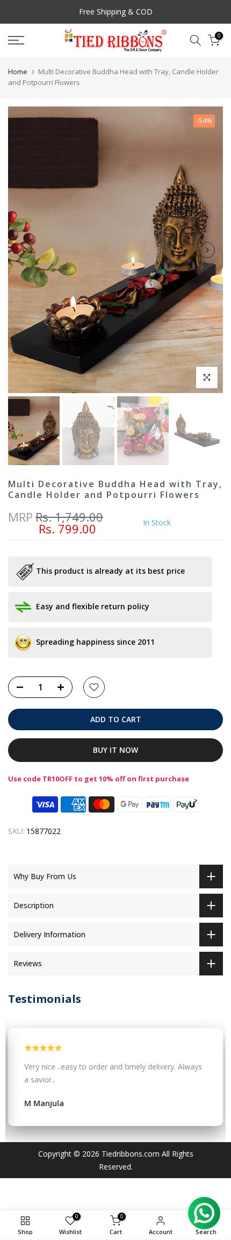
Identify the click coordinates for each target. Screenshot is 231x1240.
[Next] (207, 250)
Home (17, 71)
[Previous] (24, 250)
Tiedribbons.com (131, 1154)
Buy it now (115, 750)
